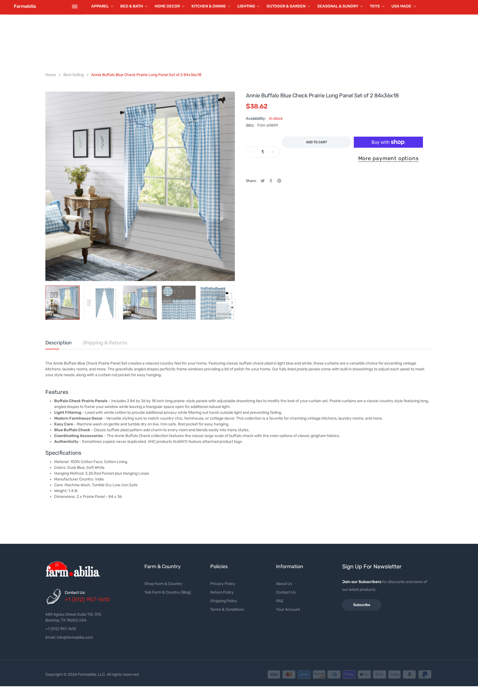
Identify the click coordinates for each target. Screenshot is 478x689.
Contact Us (286, 592)
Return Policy (222, 592)
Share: (251, 181)
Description (58, 343)
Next (232, 302)
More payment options (388, 158)
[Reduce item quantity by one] (252, 152)
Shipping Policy (223, 601)
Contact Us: (75, 592)
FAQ (279, 601)
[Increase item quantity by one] (272, 152)
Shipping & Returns (105, 343)
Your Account (288, 609)
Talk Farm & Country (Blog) (167, 592)
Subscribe (361, 605)
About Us (284, 583)
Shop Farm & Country (163, 583)
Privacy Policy (222, 583)
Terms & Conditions (227, 609)
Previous (47, 302)
